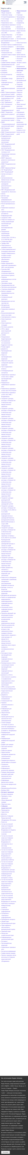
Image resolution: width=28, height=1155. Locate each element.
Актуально (20, 58)
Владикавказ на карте (7, 38)
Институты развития (7, 327)
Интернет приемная (7, 792)
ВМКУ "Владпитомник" (7, 134)
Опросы (19, 52)
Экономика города (6, 283)
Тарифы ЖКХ (5, 243)
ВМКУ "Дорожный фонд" (8, 168)
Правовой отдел (6, 931)
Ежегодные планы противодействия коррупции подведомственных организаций (7, 657)
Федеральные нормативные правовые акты (8, 384)
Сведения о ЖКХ (6, 217)
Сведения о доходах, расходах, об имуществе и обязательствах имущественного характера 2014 (8, 432)
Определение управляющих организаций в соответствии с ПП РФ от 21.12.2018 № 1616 (8, 235)
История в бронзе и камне (8, 44)
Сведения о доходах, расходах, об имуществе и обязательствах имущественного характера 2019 (8, 482)
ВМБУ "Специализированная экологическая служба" (8, 118)
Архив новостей (21, 56)
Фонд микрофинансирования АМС (8, 88)
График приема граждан (8, 62)
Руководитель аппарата (8, 919)
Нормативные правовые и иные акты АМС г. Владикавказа (8, 394)
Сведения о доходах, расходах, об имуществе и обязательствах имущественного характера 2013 (8, 422)
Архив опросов (21, 54)
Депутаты (4, 814)
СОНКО (3, 335)
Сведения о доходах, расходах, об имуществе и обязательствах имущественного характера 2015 (8, 442)
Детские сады (5, 195)
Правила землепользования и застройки (7, 704)
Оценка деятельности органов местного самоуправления (7, 718)
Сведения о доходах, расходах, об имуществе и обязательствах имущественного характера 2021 (8, 551)
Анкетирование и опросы (8, 317)
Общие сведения (6, 13)
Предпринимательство (7, 64)
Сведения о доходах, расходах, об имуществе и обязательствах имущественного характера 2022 (8, 561)
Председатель (5, 810)
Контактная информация (8, 688)
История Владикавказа (8, 17)
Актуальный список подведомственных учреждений (7, 609)
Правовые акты (21, 118)
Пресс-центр (20, 48)
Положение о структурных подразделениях (6, 915)
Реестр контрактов (6, 74)
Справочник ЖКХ (6, 241)
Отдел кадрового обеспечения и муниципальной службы (8, 927)
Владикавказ (5, 11)
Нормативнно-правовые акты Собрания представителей (8, 26)
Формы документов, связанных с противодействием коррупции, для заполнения (7, 571)
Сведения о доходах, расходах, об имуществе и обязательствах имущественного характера (8, 402)
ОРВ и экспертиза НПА (8, 687)
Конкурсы (4, 68)
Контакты (19, 44)
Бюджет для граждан (7, 744)
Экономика (4, 295)
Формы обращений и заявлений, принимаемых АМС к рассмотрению (8, 265)
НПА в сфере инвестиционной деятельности (6, 331)
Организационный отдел (8, 923)
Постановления (21, 38)
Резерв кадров (5, 347)
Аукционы (4, 70)
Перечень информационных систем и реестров (8, 279)
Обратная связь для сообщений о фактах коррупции (7, 362)
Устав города (5, 18)
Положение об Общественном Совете (21, 30)
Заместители (5, 812)
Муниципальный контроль (8, 788)
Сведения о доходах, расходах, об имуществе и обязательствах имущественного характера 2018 (8, 472)
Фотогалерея (20, 46)
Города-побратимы (6, 34)
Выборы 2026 (5, 790)
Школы (3, 193)
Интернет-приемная (7, 794)
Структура (4, 60)
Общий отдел (5, 921)
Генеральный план (6, 700)
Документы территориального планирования (6, 696)
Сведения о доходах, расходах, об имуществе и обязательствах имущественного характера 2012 (8, 412)
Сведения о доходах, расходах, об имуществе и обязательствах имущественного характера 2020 (8, 492)
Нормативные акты (7, 22)
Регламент (4, 941)
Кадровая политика (7, 345)
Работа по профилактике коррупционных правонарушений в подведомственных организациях (8, 601)
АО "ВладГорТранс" (7, 170)
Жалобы (3, 76)
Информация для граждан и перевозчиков (21, 114)
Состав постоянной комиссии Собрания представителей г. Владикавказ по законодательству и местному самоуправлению (7, 842)
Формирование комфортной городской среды (8, 734)
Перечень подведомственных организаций (7, 82)
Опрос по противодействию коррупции (6, 356)
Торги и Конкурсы (6, 66)
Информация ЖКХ (6, 215)
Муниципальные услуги (8, 201)
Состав (19, 24)
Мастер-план (5, 21)
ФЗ (17, 40)
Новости (19, 50)
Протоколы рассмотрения (8, 287)
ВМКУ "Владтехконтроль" (8, 132)
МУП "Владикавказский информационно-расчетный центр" (8, 146)
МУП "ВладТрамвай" (7, 172)
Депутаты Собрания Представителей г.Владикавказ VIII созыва (8, 818)
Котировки (4, 72)
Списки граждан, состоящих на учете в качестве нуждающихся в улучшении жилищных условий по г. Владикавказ (8, 726)
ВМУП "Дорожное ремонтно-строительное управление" (8, 160)
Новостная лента (22, 42)
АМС (2, 58)
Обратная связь (5, 804)
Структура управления (7, 289)
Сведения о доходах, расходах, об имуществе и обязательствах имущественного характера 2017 (8, 462)
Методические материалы (8, 595)
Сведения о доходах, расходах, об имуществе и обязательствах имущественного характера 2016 (8, 452)
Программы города (6, 78)
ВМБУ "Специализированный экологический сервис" (8, 124)
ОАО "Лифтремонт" (7, 102)
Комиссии (4, 822)
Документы (4, 349)
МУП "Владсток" (6, 100)
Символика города (6, 15)
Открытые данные (6, 36)
